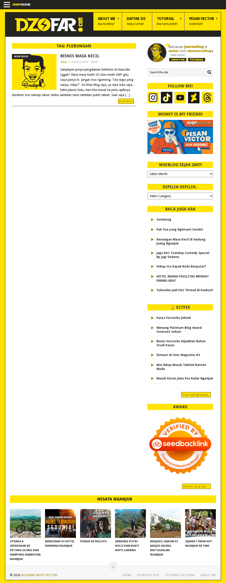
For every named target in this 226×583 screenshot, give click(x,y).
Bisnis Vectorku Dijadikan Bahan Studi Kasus (181, 343)
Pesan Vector (201, 21)
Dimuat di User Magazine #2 (178, 355)
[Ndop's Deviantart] (194, 98)
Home (126, 575)
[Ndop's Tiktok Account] (166, 98)
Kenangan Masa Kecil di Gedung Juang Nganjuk (180, 241)
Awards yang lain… (196, 486)
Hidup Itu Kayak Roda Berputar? (181, 266)
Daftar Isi (136, 21)
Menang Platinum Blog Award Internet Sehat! (179, 329)
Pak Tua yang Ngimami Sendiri (179, 229)
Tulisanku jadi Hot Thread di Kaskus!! (184, 290)
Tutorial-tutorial (180, 575)
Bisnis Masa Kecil (79, 56)
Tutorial (167, 21)
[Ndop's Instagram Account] (153, 98)
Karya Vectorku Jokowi (173, 317)
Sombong (163, 219)
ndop (63, 61)
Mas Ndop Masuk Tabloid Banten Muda (181, 367)
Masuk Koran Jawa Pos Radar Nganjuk (184, 378)
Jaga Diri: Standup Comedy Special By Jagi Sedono (182, 255)
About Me (106, 21)
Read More (126, 101)
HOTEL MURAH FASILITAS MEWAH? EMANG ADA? (182, 278)
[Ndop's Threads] (207, 98)
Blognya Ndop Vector (39, 575)
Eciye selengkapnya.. (196, 394)
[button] (7, 5)
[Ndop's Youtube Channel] (180, 98)
